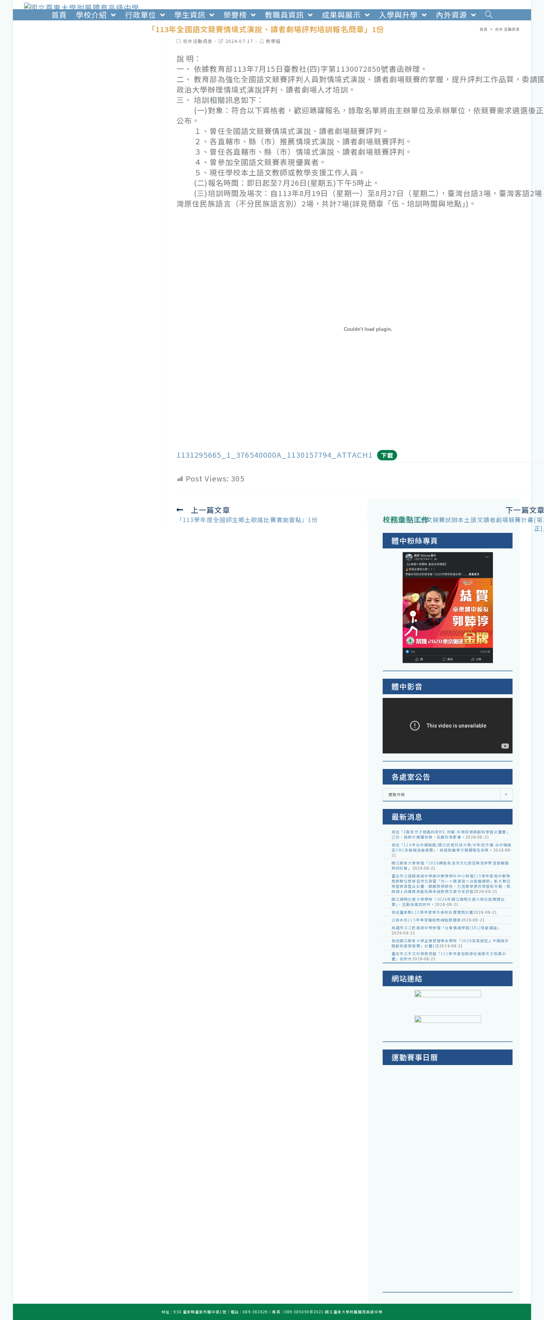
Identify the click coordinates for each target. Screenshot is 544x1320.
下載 (387, 455)
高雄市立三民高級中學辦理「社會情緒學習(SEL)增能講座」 (446, 927)
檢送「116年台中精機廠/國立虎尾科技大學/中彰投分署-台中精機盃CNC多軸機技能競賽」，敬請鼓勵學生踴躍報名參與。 (451, 847)
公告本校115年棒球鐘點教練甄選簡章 (426, 920)
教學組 (273, 41)
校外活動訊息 (197, 41)
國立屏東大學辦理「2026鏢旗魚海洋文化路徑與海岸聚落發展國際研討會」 (450, 865)
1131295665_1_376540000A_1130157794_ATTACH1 (275, 454)
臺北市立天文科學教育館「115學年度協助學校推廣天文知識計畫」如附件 (449, 956)
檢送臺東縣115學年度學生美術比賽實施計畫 (432, 912)
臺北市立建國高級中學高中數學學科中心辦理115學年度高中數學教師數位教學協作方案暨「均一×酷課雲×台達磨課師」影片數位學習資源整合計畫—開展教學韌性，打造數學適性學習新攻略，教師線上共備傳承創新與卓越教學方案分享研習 (451, 883)
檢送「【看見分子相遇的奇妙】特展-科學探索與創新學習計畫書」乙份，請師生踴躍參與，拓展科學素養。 (451, 834)
